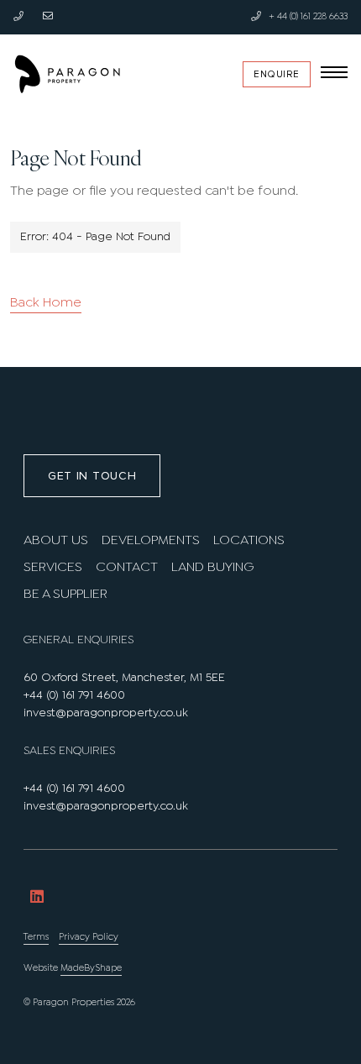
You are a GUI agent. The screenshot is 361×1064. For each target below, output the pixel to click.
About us (56, 540)
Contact (127, 567)
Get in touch (92, 476)
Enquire (277, 74)
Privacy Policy (88, 937)
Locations (249, 540)
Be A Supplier (65, 594)
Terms (36, 937)
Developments (151, 540)
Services (53, 567)
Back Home (45, 302)
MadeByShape (91, 968)
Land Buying (212, 567)
